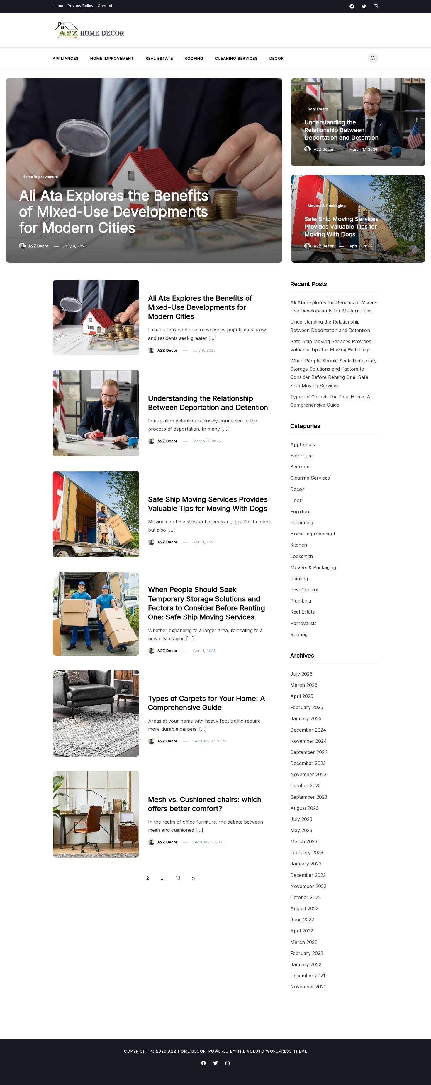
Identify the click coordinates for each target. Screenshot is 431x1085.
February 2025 (306, 707)
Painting (299, 578)
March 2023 (303, 841)
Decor (276, 58)
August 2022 (304, 908)
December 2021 (307, 975)
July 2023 (301, 819)
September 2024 (309, 752)
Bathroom (301, 455)
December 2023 (308, 763)
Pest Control (304, 590)
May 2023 (301, 830)
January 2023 (305, 864)
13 (178, 878)
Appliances (66, 58)
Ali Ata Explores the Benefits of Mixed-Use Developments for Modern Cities (113, 211)
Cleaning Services (236, 58)
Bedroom (300, 467)
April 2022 (301, 931)
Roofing (194, 58)
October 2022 (305, 897)
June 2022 (302, 920)
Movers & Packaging (327, 205)
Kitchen (298, 545)
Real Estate (159, 58)
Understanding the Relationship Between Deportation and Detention (341, 130)
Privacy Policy (80, 5)
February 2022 (306, 953)
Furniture (160, 787)
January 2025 (305, 718)
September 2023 (308, 797)
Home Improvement (112, 58)
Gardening (301, 523)
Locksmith (301, 556)
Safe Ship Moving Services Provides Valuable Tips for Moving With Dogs (341, 226)
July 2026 (301, 674)
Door (296, 500)
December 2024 (308, 730)
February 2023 (306, 852)
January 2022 (305, 964)
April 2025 (301, 696)
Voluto (255, 1051)
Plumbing (300, 601)
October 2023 (305, 785)
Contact (105, 5)
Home (58, 5)
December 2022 (308, 875)
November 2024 (308, 741)
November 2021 (308, 987)
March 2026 (304, 685)
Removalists (303, 623)
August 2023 (304, 808)
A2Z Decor (38, 246)
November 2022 (308, 886)
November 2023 (308, 774)
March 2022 (303, 942)
